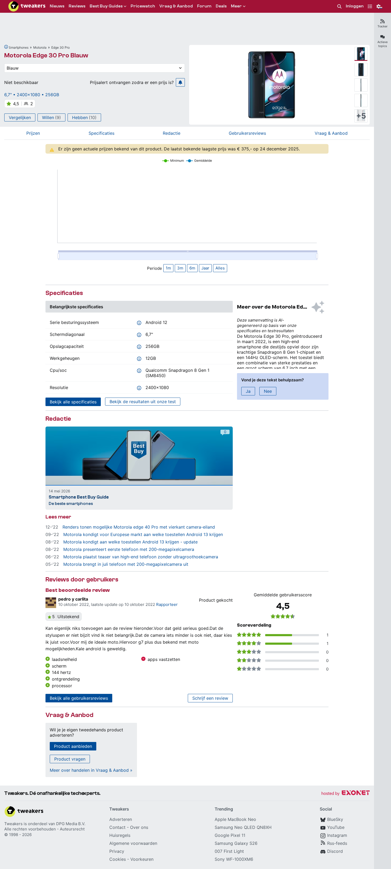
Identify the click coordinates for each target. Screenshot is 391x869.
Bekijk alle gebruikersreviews (79, 698)
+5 (361, 115)
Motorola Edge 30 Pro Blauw (46, 55)
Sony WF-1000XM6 (234, 859)
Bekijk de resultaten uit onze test (143, 401)
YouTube (335, 827)
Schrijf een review (210, 698)
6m (192, 268)
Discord (335, 851)
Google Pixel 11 (230, 835)
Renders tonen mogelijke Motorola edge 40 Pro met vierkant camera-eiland (139, 527)
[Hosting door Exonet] (345, 793)
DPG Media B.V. (70, 823)
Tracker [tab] (382, 26)
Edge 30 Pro (60, 47)
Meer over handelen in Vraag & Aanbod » (91, 770)
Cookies (117, 859)
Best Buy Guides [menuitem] (106, 6)
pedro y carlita (73, 599)
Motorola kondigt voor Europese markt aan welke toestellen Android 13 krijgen (143, 534)
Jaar (205, 268)
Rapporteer (167, 604)
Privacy (116, 851)
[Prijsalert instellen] (180, 82)
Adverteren (120, 819)
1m (168, 268)
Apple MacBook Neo (235, 819)
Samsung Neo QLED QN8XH (243, 827)
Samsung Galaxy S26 (236, 843)
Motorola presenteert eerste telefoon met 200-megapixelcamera (128, 549)
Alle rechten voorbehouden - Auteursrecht (44, 829)
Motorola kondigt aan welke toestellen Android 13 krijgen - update (130, 542)
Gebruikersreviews (247, 133)
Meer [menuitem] (236, 6)
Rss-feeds (337, 843)
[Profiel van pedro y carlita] (50, 602)
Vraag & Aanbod (331, 133)
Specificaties (101, 133)
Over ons (139, 827)
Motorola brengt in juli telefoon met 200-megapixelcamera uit (125, 564)
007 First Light (229, 851)
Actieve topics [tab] (382, 44)
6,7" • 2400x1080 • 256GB (31, 94)
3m (180, 268)
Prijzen (33, 133)
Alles (220, 268)
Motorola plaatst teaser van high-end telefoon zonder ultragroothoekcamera (140, 556)
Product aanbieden (73, 746)
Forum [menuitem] (204, 6)
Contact (117, 827)
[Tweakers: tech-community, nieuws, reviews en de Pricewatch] (27, 6)
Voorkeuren (141, 859)
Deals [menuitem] (221, 6)
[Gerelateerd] (6, 47)
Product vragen (69, 759)
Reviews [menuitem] (77, 6)
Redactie (171, 133)
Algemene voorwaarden (133, 843)
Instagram (337, 835)
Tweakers (13, 823)
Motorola (40, 47)
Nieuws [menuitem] (57, 6)
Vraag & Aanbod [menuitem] (176, 6)
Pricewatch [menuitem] (143, 6)
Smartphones (18, 47)
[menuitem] (339, 6)
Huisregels (119, 835)
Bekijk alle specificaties (73, 401)
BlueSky (335, 819)
